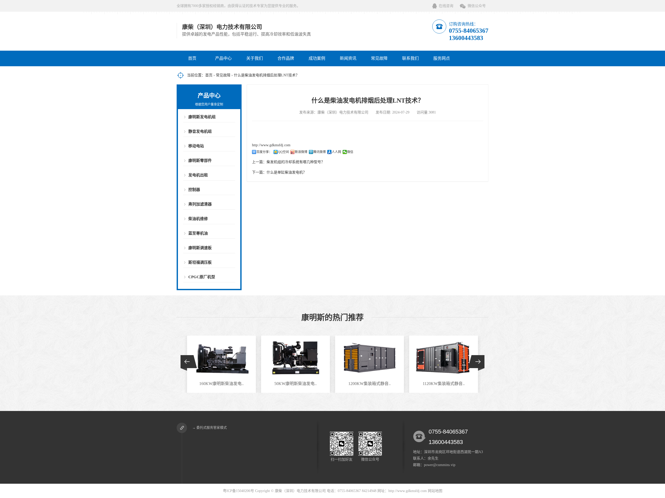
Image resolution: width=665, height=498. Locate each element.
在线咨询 (446, 6)
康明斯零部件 (200, 160)
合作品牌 (285, 58)
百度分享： (264, 152)
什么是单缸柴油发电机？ (287, 172)
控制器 (194, 190)
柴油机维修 (198, 219)
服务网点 (441, 58)
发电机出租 (198, 175)
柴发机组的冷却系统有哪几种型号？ (296, 162)
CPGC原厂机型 (201, 277)
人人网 (336, 152)
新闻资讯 (348, 58)
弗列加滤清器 (200, 204)
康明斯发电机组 (202, 117)
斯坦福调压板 (200, 262)
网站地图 (435, 491)
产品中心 (223, 58)
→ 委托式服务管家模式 (209, 427)
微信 (350, 152)
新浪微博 (301, 152)
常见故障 (379, 58)
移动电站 (196, 146)
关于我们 (254, 58)
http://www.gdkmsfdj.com (271, 145)
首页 (192, 58)
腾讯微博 (319, 152)
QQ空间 (283, 152)
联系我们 (410, 58)
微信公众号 (477, 6)
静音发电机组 (200, 131)
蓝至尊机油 (198, 233)
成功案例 (317, 58)
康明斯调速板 (200, 248)
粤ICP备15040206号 (238, 491)
